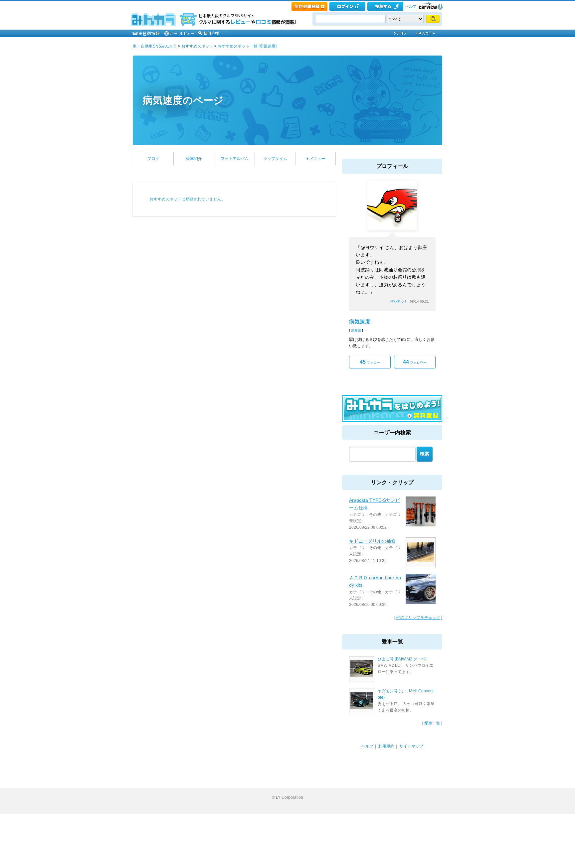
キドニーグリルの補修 (372, 541)
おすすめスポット (197, 46)
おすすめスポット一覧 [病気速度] (247, 46)
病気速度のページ (183, 100)
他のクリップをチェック (418, 617)
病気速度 (359, 322)
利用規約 (386, 746)
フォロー (370, 362)
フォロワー (415, 362)
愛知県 (356, 330)
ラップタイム (275, 158)
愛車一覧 (432, 723)
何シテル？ (398, 301)
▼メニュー (315, 158)
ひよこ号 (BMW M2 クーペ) (402, 659)
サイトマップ (411, 746)
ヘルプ (410, 6)
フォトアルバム (235, 158)
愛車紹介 (194, 158)
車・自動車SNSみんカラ (155, 46)
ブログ (153, 158)
